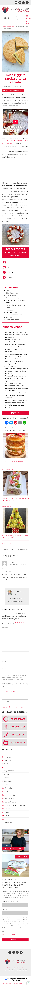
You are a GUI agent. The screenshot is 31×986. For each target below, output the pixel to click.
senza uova (9, 798)
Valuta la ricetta (8, 623)
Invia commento (11, 691)
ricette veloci (7, 707)
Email (4, 661)
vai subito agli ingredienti (13, 90)
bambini (7, 774)
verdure (7, 760)
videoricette (10, 795)
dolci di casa (10, 26)
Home (6, 18)
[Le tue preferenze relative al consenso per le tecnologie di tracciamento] (28, 983)
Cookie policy (20, 968)
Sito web (5, 668)
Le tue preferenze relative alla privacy (17, 979)
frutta (7, 792)
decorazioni (10, 823)
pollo (7, 816)
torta (6, 785)
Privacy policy (11, 968)
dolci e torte (18, 707)
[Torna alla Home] (15, 10)
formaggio (8, 781)
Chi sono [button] (17, 18)
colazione (9, 809)
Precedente (8, 550)
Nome (4, 654)
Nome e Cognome (10, 902)
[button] (15, 972)
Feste (6, 764)
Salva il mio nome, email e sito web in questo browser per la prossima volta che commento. (14, 677)
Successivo (22, 550)
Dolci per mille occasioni (15, 805)
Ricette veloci (9, 767)
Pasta (7, 819)
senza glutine (10, 802)
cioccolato (9, 788)
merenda (7, 757)
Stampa (17, 413)
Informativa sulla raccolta (12, 984)
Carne (6, 778)
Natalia (10, 86)
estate (7, 812)
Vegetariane (9, 771)
